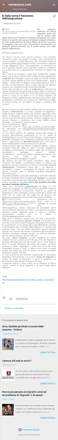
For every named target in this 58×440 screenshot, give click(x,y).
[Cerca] (54, 5)
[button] (54, 16)
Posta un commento (14, 308)
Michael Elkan (35, 435)
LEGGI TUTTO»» (48, 352)
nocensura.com (20, 4)
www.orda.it (28, 182)
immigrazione (22, 299)
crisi (10, 299)
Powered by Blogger (31, 430)
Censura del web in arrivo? (16, 360)
